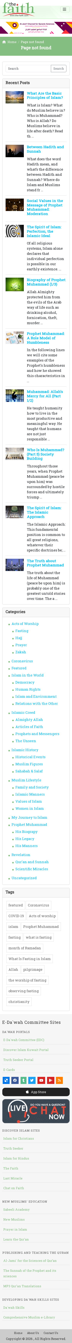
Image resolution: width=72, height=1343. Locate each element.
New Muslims (14, 1219)
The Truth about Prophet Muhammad (45, 563)
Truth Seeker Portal (18, 1060)
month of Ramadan (24, 948)
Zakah (20, 652)
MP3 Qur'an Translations (22, 1286)
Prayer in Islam (15, 1229)
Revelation (21, 854)
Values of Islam (28, 801)
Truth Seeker (13, 1148)
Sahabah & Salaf (29, 771)
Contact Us (51, 1333)
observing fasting (23, 991)
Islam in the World (28, 675)
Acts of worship (42, 916)
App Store (38, 1092)
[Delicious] (6, 1080)
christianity (19, 1001)
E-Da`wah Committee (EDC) (23, 1040)
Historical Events (30, 757)
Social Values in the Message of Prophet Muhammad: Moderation (45, 207)
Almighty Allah (29, 719)
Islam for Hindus (16, 1158)
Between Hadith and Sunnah (45, 149)
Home (18, 1333)
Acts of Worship (25, 623)
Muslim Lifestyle (26, 780)
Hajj (18, 638)
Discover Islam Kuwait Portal (26, 1050)
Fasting (21, 630)
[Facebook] (15, 1080)
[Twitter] (32, 1080)
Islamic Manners (30, 794)
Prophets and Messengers (37, 733)
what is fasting (39, 937)
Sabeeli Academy (16, 1209)
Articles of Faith (29, 726)
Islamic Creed (23, 712)
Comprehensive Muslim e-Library (29, 1317)
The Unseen (25, 741)
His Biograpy (26, 831)
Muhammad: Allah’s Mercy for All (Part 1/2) (45, 396)
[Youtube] (41, 1080)
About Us (33, 1333)
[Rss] (59, 1080)
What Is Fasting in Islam (29, 958)
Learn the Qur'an (16, 1239)
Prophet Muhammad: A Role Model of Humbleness (46, 338)
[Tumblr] (23, 1080)
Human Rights (28, 689)
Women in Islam (29, 808)
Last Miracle (12, 1178)
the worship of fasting (27, 980)
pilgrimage (32, 969)
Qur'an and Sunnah (32, 862)
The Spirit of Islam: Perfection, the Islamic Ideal (44, 231)
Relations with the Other (36, 703)
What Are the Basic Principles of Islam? (45, 95)
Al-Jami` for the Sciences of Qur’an (30, 1261)
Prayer (21, 645)
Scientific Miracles (31, 869)
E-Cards (9, 1070)
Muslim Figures (29, 764)
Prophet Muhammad (29, 824)
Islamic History (25, 750)
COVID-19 (16, 916)
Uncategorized (24, 878)
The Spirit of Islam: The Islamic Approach (44, 512)
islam (13, 926)
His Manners (26, 845)
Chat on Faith (13, 1188)
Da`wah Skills (13, 1307)
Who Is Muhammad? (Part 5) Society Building (45, 454)
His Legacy (24, 838)
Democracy (25, 682)
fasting (14, 937)
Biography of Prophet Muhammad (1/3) (46, 281)
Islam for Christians (18, 1138)
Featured (19, 668)
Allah (13, 969)
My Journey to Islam (29, 817)
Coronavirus (22, 661)
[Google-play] (50, 1080)
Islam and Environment (36, 696)
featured (15, 905)
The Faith (10, 1168)
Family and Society (32, 787)
